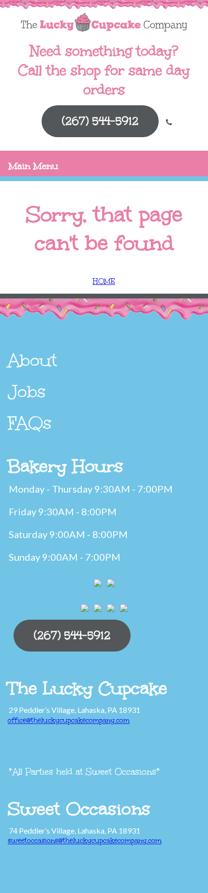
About (32, 360)
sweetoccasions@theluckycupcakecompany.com (85, 840)
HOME (104, 281)
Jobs (27, 391)
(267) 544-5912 (100, 121)
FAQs (30, 423)
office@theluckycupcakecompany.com (69, 720)
